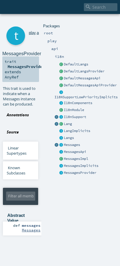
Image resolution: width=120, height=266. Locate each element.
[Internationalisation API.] (56, 145)
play (32, 33)
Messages (72, 145)
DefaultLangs (76, 64)
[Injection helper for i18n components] (61, 103)
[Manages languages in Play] (61, 138)
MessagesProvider (80, 173)
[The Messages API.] (61, 78)
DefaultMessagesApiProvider (90, 85)
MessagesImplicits (81, 166)
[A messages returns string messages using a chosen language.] (61, 145)
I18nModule (74, 110)
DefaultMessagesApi (82, 78)
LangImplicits (77, 131)
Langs (69, 138)
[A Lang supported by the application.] (61, 124)
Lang (68, 124)
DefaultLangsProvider (84, 71)
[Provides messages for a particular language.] (61, 159)
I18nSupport (75, 117)
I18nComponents (78, 103)
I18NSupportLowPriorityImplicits (86, 97)
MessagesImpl (76, 159)
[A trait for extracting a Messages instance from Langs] (61, 131)
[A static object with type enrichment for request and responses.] (56, 117)
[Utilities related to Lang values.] (56, 124)
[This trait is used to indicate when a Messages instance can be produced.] (61, 173)
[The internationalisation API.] (61, 152)
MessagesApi (75, 152)
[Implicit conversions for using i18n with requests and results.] (61, 92)
